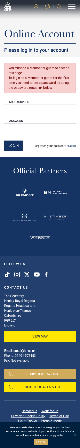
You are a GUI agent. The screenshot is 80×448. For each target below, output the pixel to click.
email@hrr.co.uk (24, 351)
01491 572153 (25, 356)
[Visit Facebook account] (45, 274)
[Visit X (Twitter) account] (27, 274)
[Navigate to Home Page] (7, 6)
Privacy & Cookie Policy (28, 416)
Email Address (18, 102)
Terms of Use (59, 416)
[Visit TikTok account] (8, 274)
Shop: (42, 374)
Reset (72, 145)
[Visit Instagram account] (17, 274)
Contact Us (29, 411)
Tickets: (42, 387)
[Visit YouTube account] (36, 274)
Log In (14, 146)
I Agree (41, 441)
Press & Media (51, 421)
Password (15, 121)
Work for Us (49, 411)
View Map (40, 336)
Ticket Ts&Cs (27, 421)
